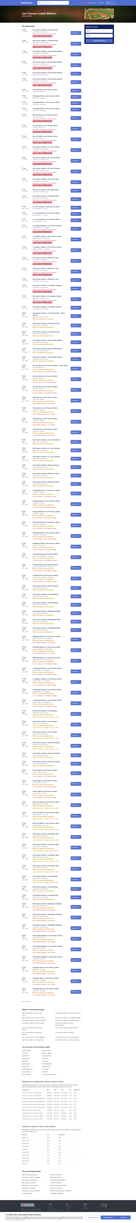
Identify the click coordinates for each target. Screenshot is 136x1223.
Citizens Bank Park (27, 1069)
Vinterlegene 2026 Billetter (30, 1180)
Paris (67, 1210)
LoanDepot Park (46, 1056)
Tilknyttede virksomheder (56, 1210)
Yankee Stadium (26, 1050)
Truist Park (45, 1061)
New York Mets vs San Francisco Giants (33, 1017)
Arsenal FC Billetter (55, 1174)
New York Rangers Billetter (58, 1180)
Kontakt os (87, 1208)
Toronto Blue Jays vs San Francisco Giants (67, 1037)
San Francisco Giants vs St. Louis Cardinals (67, 1040)
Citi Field (24, 1053)
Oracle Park (25, 1056)
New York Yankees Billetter (29, 1174)
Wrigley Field (25, 1058)
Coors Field (45, 1069)
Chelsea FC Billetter (56, 1183)
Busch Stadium (26, 1074)
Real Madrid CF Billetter (29, 1188)
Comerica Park (26, 1072)
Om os (50, 1206)
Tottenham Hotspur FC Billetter (31, 1177)
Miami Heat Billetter (56, 1177)
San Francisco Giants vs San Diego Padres (67, 1020)
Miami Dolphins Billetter (29, 1183)
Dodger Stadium (47, 1053)
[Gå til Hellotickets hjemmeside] (27, 2)
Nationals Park (46, 1066)
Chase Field (25, 1066)
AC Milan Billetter (27, 1193)
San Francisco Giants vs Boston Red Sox (66, 1028)
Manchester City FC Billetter (30, 1185)
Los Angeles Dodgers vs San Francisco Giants (68, 1013)
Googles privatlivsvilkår (19, 1220)
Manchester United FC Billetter (31, 1191)
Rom (67, 1208)
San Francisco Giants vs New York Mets (33, 1023)
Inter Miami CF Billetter (57, 1193)
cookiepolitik (8, 1220)
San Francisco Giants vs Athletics (64, 1032)
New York (68, 1206)
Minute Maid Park (47, 1064)
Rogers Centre (46, 1050)
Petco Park (45, 1058)
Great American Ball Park (49, 1074)
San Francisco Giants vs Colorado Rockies (34, 1020)
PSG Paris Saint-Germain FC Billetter (60, 1191)
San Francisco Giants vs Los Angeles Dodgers (68, 1017)
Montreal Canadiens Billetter (58, 1185)
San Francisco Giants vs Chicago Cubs (33, 1040)
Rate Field (25, 1061)
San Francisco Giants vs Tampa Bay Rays (33, 1037)
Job (50, 1208)
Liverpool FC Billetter (56, 1188)
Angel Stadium (26, 1064)
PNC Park (45, 1072)
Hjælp (85, 1206)
